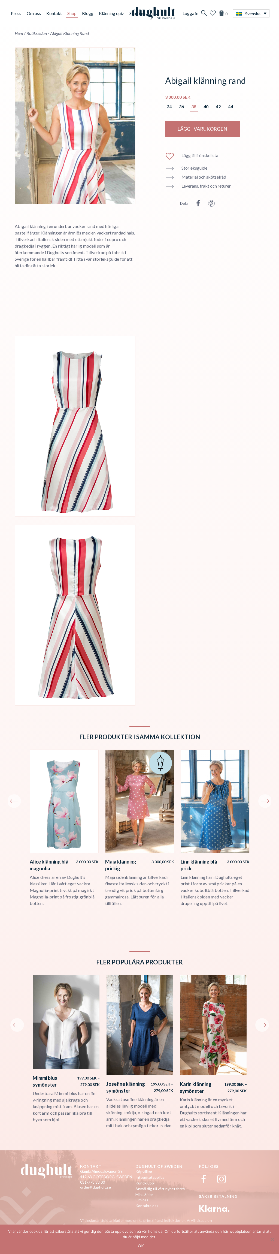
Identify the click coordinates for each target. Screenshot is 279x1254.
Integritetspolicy (149, 1177)
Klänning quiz (111, 13)
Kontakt (54, 13)
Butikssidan (36, 33)
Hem (19, 33)
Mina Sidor (144, 1194)
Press (16, 13)
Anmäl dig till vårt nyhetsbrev (160, 1188)
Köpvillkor (143, 1171)
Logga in (190, 13)
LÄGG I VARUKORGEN (202, 129)
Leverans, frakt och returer (206, 185)
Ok (141, 1245)
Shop (72, 13)
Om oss (34, 13)
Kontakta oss (146, 1205)
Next (265, 801)
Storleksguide (194, 167)
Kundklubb (144, 1183)
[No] (272, 1239)
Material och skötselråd (203, 176)
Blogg (87, 13)
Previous (14, 801)
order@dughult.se (95, 1187)
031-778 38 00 (92, 1182)
